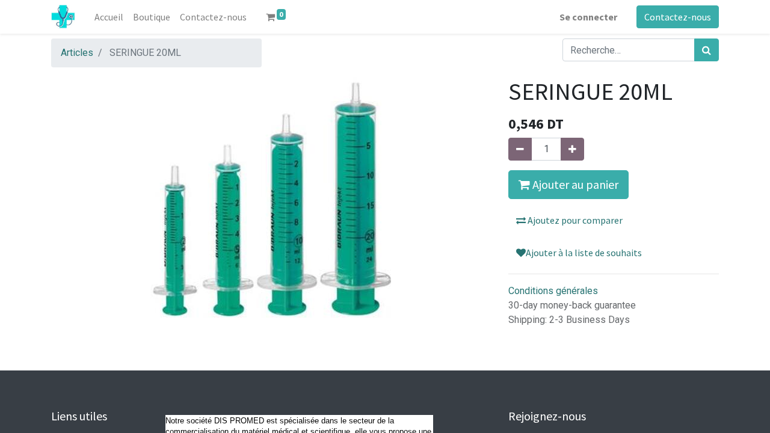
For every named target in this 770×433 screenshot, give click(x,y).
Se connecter (588, 17)
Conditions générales (553, 290)
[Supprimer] (520, 149)
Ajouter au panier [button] (574, 184)
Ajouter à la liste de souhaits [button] (584, 253)
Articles (77, 52)
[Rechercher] (706, 49)
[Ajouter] (572, 149)
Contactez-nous (677, 17)
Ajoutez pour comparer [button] (574, 220)
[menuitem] (109, 17)
